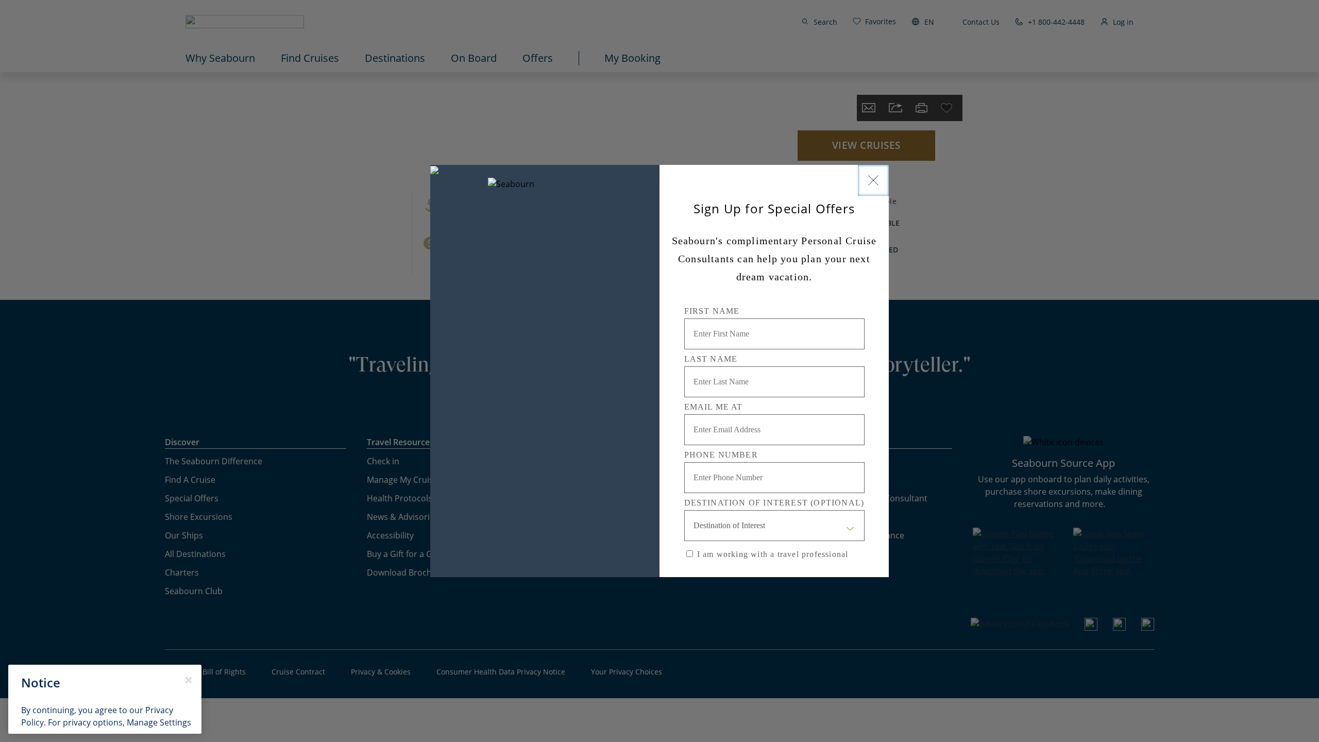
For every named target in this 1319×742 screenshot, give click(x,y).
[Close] (873, 180)
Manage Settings (159, 722)
